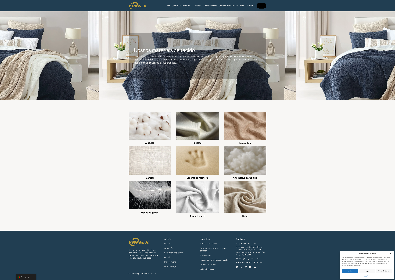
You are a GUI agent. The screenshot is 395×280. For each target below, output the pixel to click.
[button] (391, 254)
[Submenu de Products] (191, 5)
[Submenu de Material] (201, 5)
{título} (366, 276)
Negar (367, 271)
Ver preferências (383, 271)
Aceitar (350, 271)
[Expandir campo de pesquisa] (261, 6)
